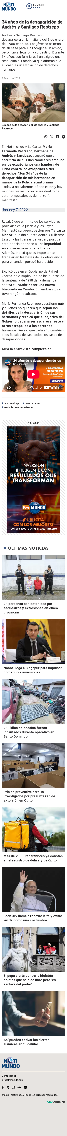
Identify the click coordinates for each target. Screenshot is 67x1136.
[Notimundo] (9, 6)
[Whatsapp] (46, 137)
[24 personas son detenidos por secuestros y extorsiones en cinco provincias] (33, 577)
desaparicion (32, 403)
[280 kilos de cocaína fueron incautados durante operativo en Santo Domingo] (33, 701)
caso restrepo (12, 403)
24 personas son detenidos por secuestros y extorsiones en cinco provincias (31, 608)
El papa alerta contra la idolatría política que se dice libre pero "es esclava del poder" (30, 980)
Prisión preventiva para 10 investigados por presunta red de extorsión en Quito (29, 796)
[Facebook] (57, 137)
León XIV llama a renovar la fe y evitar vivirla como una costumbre (33, 918)
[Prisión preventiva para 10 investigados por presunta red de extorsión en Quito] (33, 765)
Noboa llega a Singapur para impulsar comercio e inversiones (33, 670)
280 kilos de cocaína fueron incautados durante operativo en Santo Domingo (29, 732)
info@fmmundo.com (12, 1080)
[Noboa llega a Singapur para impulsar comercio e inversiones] (33, 641)
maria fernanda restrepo (18, 407)
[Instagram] (13, 1087)
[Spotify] (25, 1087)
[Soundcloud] (19, 1087)
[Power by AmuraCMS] (56, 1102)
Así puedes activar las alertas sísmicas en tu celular (26, 1042)
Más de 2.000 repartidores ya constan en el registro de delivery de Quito (33, 858)
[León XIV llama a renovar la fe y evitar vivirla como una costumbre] (33, 889)
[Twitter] (52, 137)
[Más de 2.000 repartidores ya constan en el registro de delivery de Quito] (33, 829)
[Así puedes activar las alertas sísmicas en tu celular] (33, 1013)
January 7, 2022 (15, 210)
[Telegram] (63, 137)
